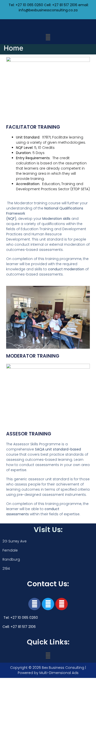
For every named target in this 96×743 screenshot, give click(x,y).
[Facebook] (34, 604)
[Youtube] (61, 604)
